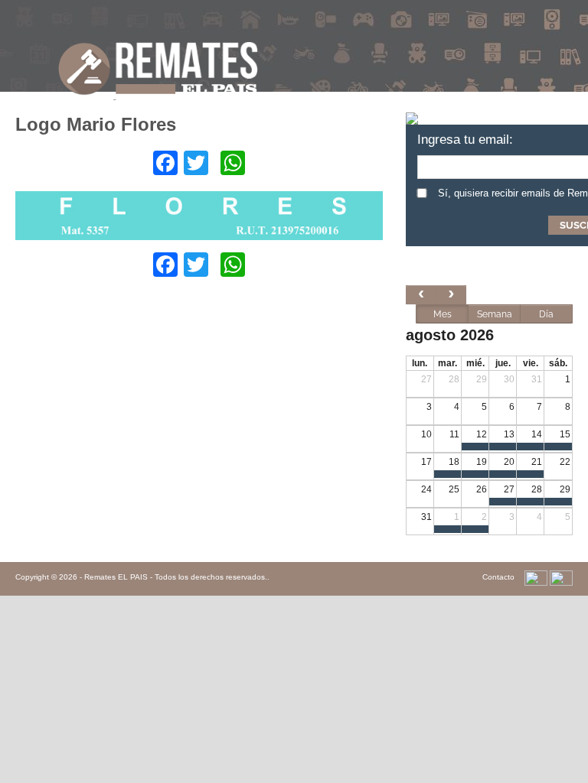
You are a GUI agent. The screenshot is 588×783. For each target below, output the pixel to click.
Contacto (498, 577)
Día (546, 314)
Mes (442, 314)
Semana (494, 314)
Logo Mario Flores (95, 124)
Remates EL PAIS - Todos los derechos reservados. (175, 577)
